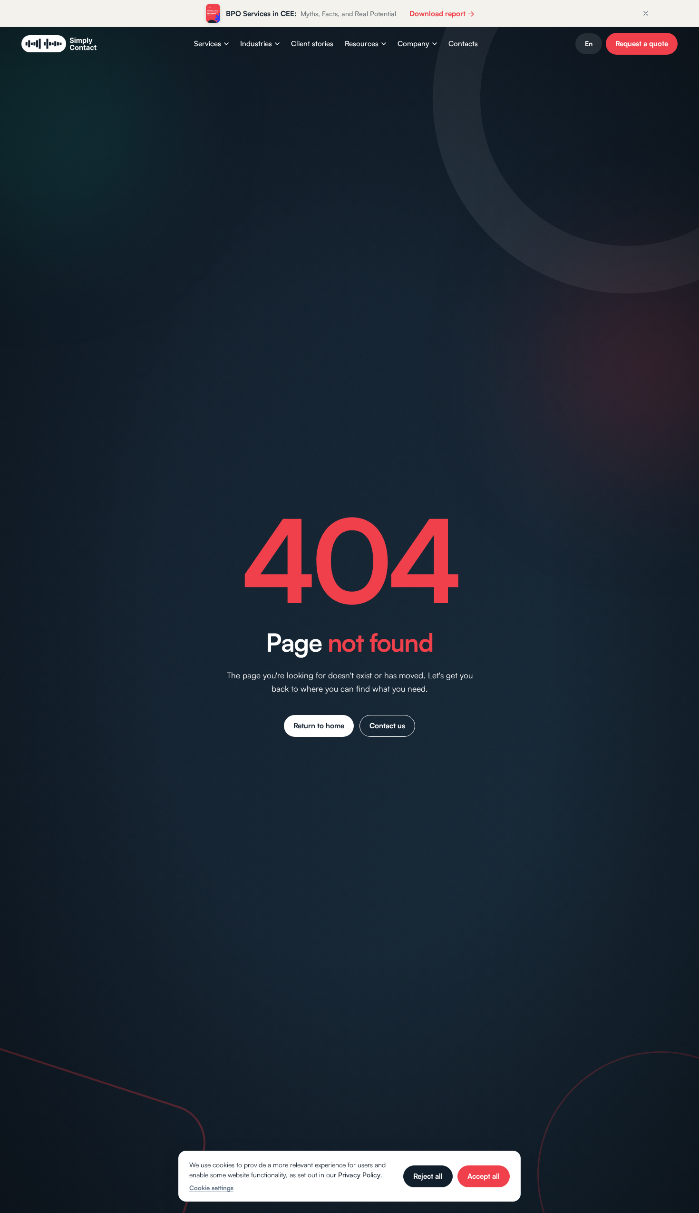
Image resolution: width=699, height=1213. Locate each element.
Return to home (318, 725)
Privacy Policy (359, 1175)
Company (413, 43)
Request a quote (641, 43)
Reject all (428, 1176)
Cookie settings (211, 1188)
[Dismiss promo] (645, 13)
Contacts (463, 43)
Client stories (312, 43)
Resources (362, 43)
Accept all (483, 1176)
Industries (256, 43)
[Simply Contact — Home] (59, 43)
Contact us (387, 725)
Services (207, 43)
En (588, 43)
